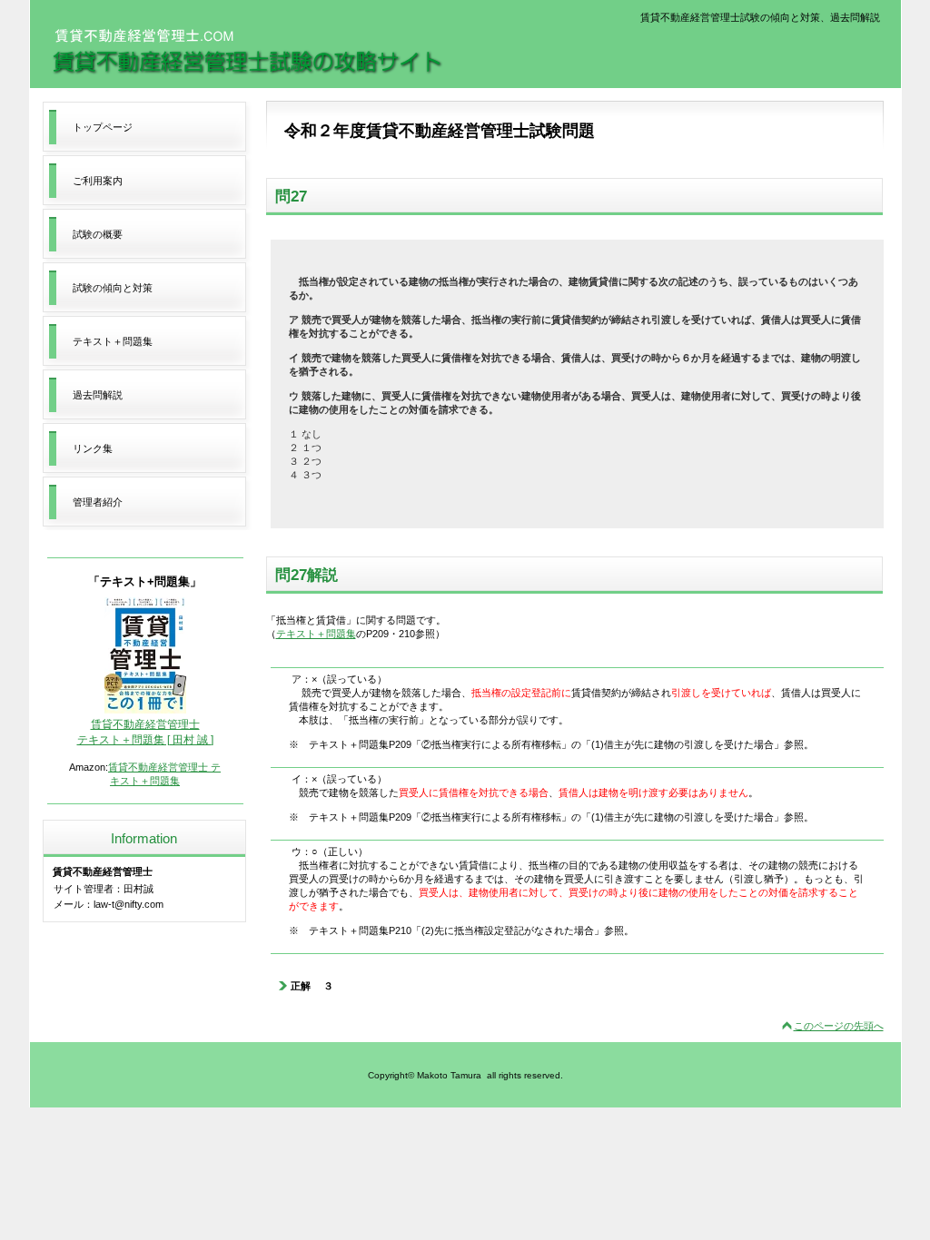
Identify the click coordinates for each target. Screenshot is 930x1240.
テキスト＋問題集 (316, 633)
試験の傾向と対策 (113, 287)
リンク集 (93, 448)
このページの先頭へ (839, 1025)
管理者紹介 (98, 502)
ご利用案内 (98, 180)
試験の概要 (98, 234)
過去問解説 (98, 394)
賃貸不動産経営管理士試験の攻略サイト (247, 52)
